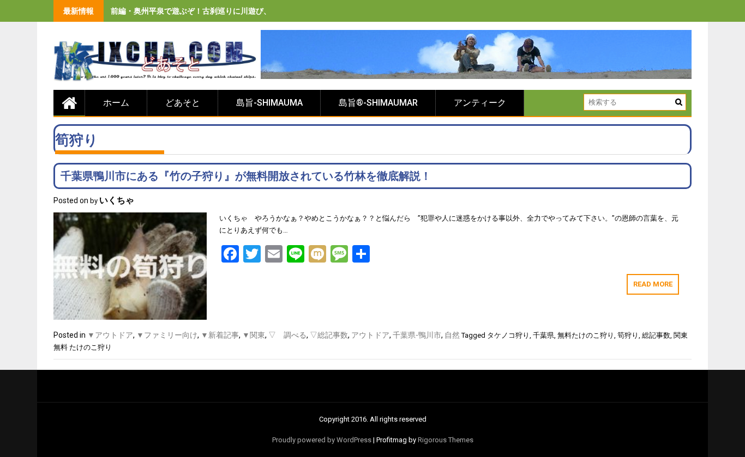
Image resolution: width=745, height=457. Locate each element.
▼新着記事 (220, 335)
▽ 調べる (287, 335)
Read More (652, 284)
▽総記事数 (329, 335)
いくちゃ (116, 200)
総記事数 (656, 335)
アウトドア (370, 335)
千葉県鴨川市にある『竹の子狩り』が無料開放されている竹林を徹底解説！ (246, 175)
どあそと (182, 103)
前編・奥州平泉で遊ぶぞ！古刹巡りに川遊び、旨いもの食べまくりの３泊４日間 (248, 11)
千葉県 (543, 335)
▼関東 (253, 335)
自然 (452, 335)
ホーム (116, 103)
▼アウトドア (110, 335)
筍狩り (628, 335)
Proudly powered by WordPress (321, 440)
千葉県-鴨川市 (417, 335)
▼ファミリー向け (166, 335)
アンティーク (480, 103)
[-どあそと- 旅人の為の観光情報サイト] (69, 102)
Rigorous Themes (445, 440)
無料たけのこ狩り (585, 335)
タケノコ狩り (508, 335)
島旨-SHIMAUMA (269, 103)
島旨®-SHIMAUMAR (378, 103)
